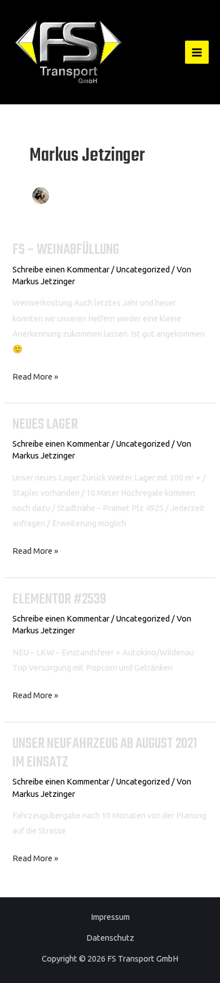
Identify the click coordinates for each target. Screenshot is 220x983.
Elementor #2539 (59, 600)
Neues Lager (45, 425)
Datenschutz (110, 937)
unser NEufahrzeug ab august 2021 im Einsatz (104, 753)
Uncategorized (143, 269)
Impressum (110, 917)
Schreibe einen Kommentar (60, 269)
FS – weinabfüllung (65, 250)
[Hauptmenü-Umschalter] (197, 52)
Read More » (35, 375)
